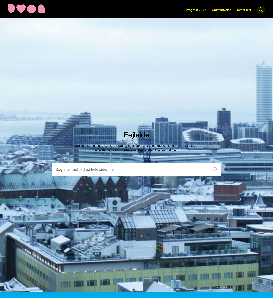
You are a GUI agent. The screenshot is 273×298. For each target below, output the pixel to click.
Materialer (244, 10)
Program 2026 (196, 10)
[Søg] (215, 169)
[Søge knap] (261, 10)
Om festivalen (221, 10)
